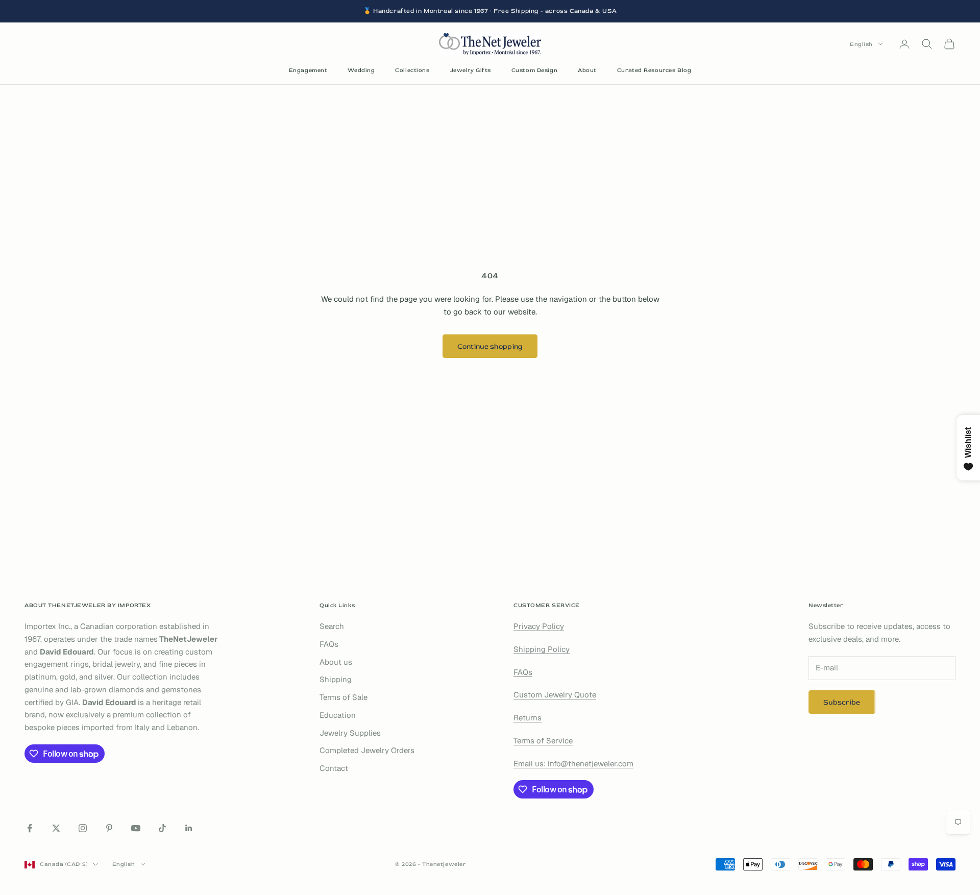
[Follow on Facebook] (29, 828)
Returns (527, 717)
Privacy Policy (538, 626)
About (587, 70)
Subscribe (842, 702)
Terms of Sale (344, 697)
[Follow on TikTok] (162, 828)
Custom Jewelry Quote (554, 694)
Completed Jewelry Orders (367, 750)
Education (338, 715)
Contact (334, 768)
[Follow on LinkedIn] (189, 828)
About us (336, 662)
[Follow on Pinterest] (109, 828)
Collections (412, 70)
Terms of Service (543, 740)
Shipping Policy (541, 649)
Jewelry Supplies (350, 733)
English (861, 43)
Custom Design (534, 70)
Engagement (308, 70)
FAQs (329, 644)
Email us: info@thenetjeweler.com (573, 763)
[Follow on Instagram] (83, 828)
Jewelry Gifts (470, 70)
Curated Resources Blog (654, 70)
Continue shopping (490, 346)
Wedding (361, 70)
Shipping (336, 679)
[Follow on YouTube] (136, 828)
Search (332, 626)
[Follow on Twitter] (56, 828)
